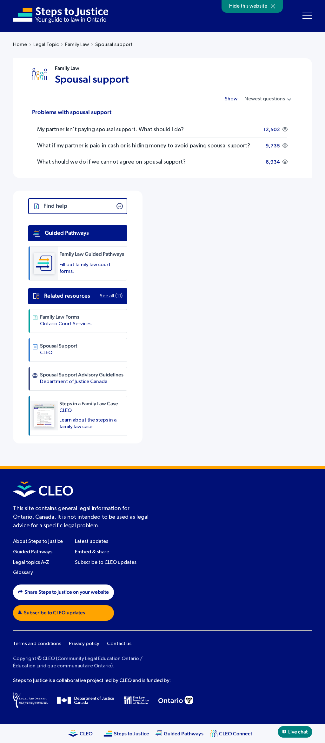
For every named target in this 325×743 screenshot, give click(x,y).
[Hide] (273, 6)
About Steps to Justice (38, 541)
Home (20, 44)
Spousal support (92, 79)
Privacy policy (84, 643)
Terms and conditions (37, 643)
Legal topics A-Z (31, 562)
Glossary (23, 572)
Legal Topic (46, 44)
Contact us (119, 643)
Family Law (77, 44)
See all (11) (111, 296)
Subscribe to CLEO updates (105, 562)
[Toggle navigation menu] (307, 15)
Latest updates (91, 541)
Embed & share (92, 552)
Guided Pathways (32, 552)
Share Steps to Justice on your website (66, 592)
